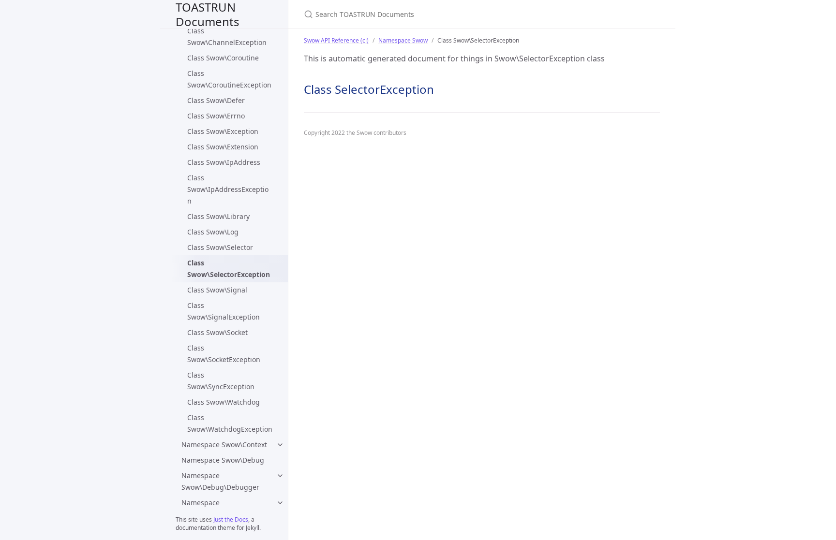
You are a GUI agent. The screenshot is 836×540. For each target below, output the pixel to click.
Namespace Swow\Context (224, 444)
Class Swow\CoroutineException (229, 79)
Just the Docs (230, 519)
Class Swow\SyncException (220, 380)
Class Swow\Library (218, 216)
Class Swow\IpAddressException (228, 189)
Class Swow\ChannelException (227, 36)
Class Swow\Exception (222, 131)
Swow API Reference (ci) (336, 40)
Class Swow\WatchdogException (229, 423)
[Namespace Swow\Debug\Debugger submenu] (280, 475)
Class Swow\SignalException (223, 311)
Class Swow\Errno (216, 115)
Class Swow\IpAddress (223, 162)
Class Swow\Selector (220, 247)
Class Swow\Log (213, 231)
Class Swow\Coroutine (223, 57)
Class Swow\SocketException (223, 353)
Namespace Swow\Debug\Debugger (220, 481)
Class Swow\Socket (217, 332)
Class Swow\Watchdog (223, 402)
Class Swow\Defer (216, 100)
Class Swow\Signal (217, 289)
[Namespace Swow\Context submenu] (280, 444)
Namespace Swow (403, 40)
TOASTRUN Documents (207, 14)
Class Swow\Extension (222, 146)
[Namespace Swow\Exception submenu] (280, 503)
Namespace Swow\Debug (222, 460)
